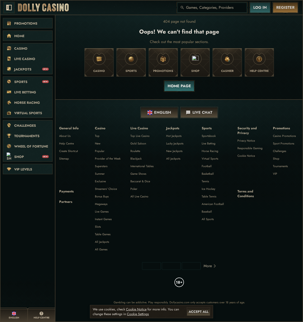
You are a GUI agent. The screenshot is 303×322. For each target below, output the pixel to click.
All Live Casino (139, 196)
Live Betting (208, 143)
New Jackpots (174, 151)
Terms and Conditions (245, 193)
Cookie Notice (246, 156)
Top (97, 136)
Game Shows (138, 174)
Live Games (102, 211)
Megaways (101, 204)
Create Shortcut (68, 151)
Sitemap (64, 159)
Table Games (103, 234)
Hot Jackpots (174, 136)
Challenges (279, 151)
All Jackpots (102, 242)
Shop (276, 159)
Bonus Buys (102, 196)
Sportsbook (209, 136)
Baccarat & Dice (140, 181)
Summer (100, 174)
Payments (66, 191)
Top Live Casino (140, 136)
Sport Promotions (283, 143)
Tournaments (280, 166)
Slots (98, 227)
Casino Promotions (284, 136)
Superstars (101, 166)
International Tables (142, 166)
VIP (275, 174)
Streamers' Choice (106, 189)
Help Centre (66, 143)
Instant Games (103, 219)
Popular (99, 151)
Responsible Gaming (250, 148)
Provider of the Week (107, 159)
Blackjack (136, 159)
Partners (65, 201)
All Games (101, 249)
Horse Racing (210, 151)
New (97, 143)
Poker (133, 189)
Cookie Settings (138, 314)
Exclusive (100, 181)
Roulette (135, 151)
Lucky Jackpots (174, 143)
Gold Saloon (138, 143)
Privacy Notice (246, 141)
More (208, 266)
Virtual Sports (210, 159)
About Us (65, 136)
